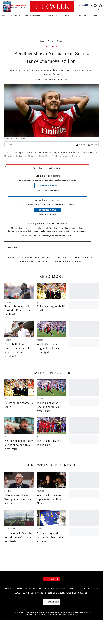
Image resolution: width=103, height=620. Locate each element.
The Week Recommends (34, 15)
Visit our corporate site (83, 612)
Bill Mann (43, 79)
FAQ (37, 593)
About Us (9, 588)
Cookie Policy (91, 588)
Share (10, 145)
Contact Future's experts (29, 588)
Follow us (82, 145)
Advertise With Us (24, 593)
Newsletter (94, 145)
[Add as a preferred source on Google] (51, 602)
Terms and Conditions (55, 588)
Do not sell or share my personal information (64, 593)
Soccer (59, 41)
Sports (50, 41)
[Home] (4, 15)
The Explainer (14, 15)
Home (42, 41)
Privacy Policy (75, 588)
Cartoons (65, 15)
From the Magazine (81, 15)
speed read (51, 46)
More (96, 15)
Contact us (69, 236)
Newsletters (52, 15)
